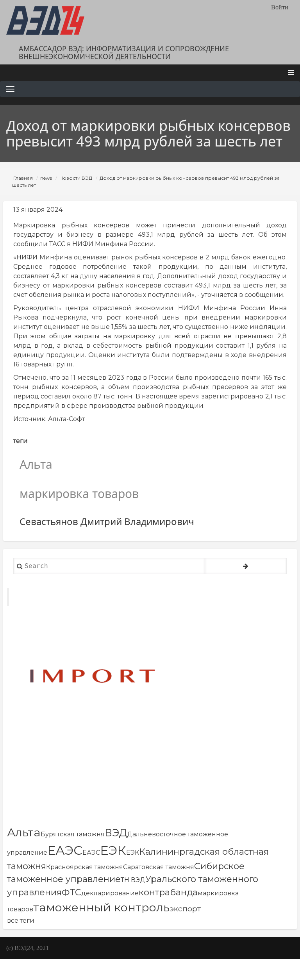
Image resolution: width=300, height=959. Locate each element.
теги (20, 441)
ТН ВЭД (133, 880)
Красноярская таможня (84, 867)
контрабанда (168, 892)
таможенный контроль (101, 907)
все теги (20, 920)
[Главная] (45, 20)
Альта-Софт (66, 419)
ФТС (71, 892)
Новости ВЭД (75, 178)
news (46, 178)
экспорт (185, 908)
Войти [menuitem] (279, 7)
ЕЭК (113, 850)
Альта (24, 832)
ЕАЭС (64, 850)
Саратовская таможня (158, 867)
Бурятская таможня (73, 834)
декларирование (110, 893)
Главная (23, 178)
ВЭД (116, 833)
